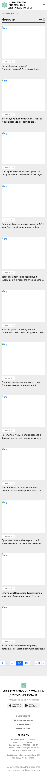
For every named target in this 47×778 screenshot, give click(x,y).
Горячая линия (23, 724)
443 (19, 663)
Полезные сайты (23, 728)
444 (26, 663)
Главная (5, 13)
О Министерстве (23, 716)
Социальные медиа (23, 720)
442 (13, 663)
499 (38, 663)
